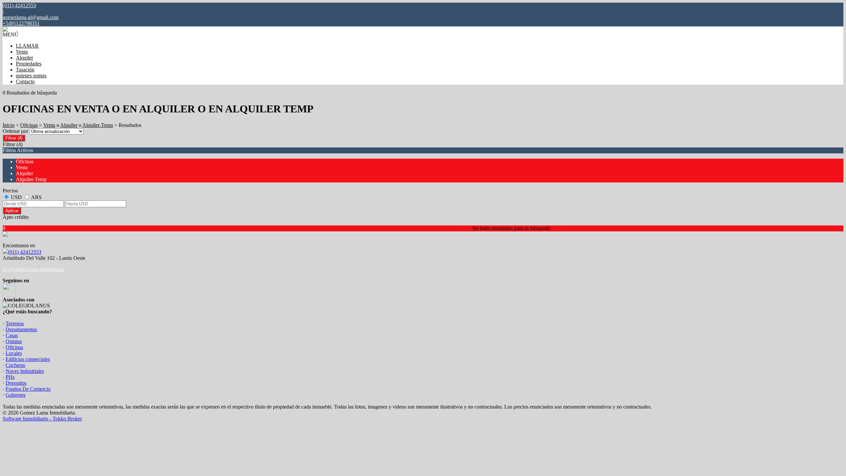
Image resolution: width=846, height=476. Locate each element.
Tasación (25, 69)
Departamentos (21, 329)
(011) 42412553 (24, 252)
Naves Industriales (25, 371)
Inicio (9, 125)
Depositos (16, 383)
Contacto (25, 81)
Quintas (14, 341)
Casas (12, 335)
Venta (22, 52)
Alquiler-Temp (97, 125)
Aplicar (12, 210)
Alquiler (24, 57)
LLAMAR (27, 46)
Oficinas (29, 125)
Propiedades (28, 63)
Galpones (15, 395)
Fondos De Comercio (28, 389)
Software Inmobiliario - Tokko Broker (42, 418)
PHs (10, 377)
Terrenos (15, 323)
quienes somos (31, 75)
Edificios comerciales (28, 359)
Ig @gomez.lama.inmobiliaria (33, 269)
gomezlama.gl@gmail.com (30, 17)
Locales (14, 353)
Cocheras (15, 365)
